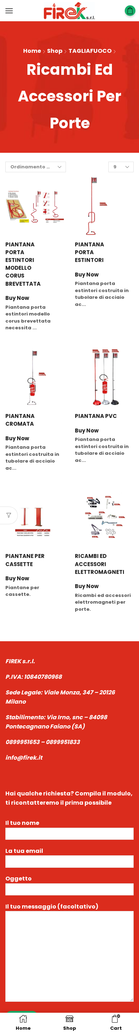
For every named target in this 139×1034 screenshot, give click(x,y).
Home (32, 51)
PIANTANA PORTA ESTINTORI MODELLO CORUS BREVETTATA (23, 264)
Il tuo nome (22, 823)
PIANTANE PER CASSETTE (25, 560)
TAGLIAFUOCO (90, 51)
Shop (54, 51)
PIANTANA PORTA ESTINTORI (89, 252)
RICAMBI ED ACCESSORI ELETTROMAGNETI (97, 563)
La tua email (24, 851)
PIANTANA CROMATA (20, 419)
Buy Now (17, 298)
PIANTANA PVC (96, 416)
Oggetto (18, 878)
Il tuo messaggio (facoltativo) (51, 906)
